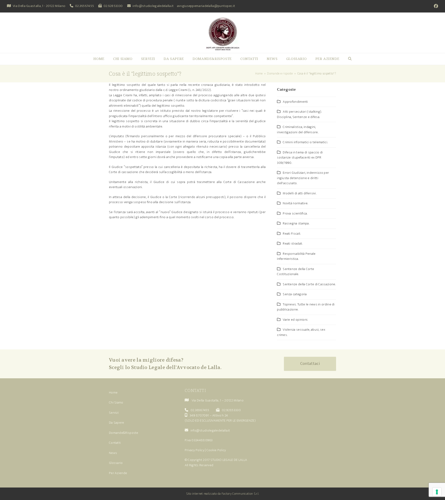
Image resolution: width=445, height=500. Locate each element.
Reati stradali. (293, 243)
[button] (350, 59)
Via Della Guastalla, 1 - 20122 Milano (39, 6)
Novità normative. (295, 203)
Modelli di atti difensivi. (299, 193)
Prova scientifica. (295, 213)
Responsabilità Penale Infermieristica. (296, 256)
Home (113, 392)
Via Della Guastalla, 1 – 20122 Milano (218, 400)
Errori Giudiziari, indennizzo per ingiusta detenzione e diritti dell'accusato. (303, 178)
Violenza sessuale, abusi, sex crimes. (301, 332)
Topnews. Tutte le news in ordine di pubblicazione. (306, 307)
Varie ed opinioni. (295, 320)
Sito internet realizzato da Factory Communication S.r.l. (222, 493)
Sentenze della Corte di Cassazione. (309, 284)
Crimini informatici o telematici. (305, 142)
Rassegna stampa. (296, 223)
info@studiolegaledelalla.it (153, 6)
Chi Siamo (116, 402)
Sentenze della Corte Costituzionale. (295, 271)
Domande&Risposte (123, 433)
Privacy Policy (194, 450)
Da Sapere (116, 422)
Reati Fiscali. (292, 233)
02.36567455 (84, 6)
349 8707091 (199, 415)
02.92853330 (113, 6)
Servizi (114, 413)
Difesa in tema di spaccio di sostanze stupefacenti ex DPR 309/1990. (300, 157)
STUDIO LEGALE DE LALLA (228, 460)
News (113, 453)
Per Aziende (118, 473)
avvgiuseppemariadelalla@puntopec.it (206, 6)
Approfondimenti (295, 102)
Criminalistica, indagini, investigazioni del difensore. (297, 129)
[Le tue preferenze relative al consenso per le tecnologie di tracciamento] (436, 492)
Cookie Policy (216, 450)
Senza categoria (295, 294)
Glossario (116, 463)
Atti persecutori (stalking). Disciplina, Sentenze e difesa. (299, 114)
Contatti (115, 443)
